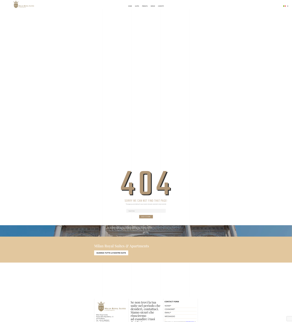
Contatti (161, 6)
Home (130, 6)
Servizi (153, 6)
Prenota (145, 6)
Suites (137, 6)
